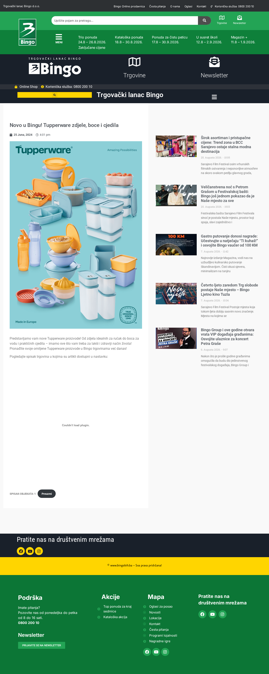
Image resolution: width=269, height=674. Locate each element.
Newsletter (239, 23)
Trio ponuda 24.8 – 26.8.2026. (92, 39)
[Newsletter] (239, 17)
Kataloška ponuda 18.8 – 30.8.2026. (129, 39)
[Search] (204, 20)
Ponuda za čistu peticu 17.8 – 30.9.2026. (169, 39)
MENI (59, 42)
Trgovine (222, 23)
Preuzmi (47, 493)
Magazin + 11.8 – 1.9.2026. (243, 39)
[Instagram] (39, 551)
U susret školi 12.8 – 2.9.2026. (209, 39)
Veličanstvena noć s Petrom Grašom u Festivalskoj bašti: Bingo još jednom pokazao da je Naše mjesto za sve (227, 194)
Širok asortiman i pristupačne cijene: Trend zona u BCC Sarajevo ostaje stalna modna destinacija (226, 145)
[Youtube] (30, 551)
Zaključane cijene (91, 47)
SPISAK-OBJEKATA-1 (23, 493)
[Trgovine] (221, 17)
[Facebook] (21, 551)
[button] (54, 95)
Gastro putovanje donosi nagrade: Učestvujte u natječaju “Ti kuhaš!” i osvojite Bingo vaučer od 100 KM (229, 240)
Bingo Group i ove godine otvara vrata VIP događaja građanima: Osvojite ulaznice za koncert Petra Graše (227, 337)
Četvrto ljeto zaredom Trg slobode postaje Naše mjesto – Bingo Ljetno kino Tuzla (229, 289)
